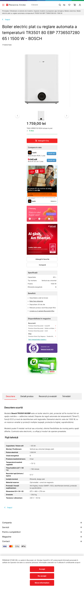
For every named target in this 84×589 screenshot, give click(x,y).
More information (42, 583)
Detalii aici (51, 153)
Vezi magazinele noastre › (37, 339)
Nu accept (42, 576)
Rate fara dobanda (36, 301)
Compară (42, 265)
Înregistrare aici (47, 349)
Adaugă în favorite (42, 259)
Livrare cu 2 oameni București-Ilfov (42, 311)
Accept (42, 569)
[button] (17, 116)
